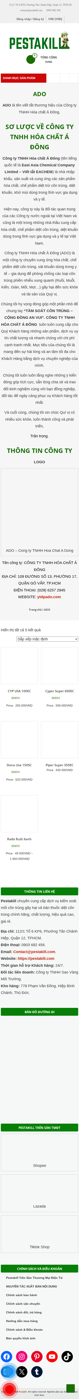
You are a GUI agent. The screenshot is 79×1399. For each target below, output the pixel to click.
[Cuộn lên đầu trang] (70, 1388)
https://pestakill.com (36, 958)
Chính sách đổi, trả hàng (24, 1312)
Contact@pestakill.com (34, 952)
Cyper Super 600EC (59, 691)
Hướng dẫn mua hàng (22, 1321)
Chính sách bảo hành (21, 1295)
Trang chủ (35, 609)
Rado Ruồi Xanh (19, 839)
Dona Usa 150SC (19, 765)
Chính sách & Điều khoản (24, 1329)
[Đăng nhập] (73, 78)
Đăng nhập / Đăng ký (30, 19)
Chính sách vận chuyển (23, 1303)
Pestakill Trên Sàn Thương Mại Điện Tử (34, 1277)
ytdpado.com (49, 597)
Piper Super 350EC (60, 765)
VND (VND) (55, 19)
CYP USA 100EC (19, 691)
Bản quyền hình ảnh (20, 1338)
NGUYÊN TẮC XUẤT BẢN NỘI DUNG (31, 1286)
